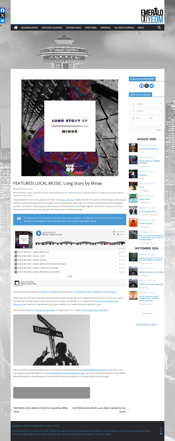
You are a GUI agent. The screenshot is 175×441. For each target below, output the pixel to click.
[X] (2, 15)
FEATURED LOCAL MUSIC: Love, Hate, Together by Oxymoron (99, 409)
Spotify (45, 292)
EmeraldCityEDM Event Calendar (93, 370)
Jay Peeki (45, 192)
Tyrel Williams (146, 223)
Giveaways (106, 27)
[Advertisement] (87, 50)
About (141, 27)
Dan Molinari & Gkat (148, 149)
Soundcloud (110, 292)
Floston (29, 192)
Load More (147, 313)
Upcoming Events (29, 27)
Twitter (88, 292)
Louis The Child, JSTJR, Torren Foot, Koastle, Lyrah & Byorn (149, 298)
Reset (158, 130)
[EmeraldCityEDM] (16, 27)
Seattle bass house (61, 192)
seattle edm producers (90, 192)
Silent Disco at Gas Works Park (95, 310)
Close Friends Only (148, 211)
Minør (51, 192)
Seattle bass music (75, 192)
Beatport (54, 292)
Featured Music (73, 27)
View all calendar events (146, 324)
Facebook (80, 292)
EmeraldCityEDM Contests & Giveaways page (65, 373)
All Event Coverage (124, 27)
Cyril (141, 187)
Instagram (96, 292)
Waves (30, 195)
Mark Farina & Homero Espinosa (149, 162)
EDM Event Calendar (52, 27)
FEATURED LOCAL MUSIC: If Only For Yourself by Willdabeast (41, 409)
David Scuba (144, 199)
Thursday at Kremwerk (44, 310)
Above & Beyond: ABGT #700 (151, 272)
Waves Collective (67, 200)
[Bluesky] (2, 20)
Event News (90, 27)
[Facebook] (2, 10)
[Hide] (1, 26)
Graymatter (37, 192)
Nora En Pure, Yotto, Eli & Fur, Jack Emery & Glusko (151, 259)
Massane (143, 175)
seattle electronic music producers (111, 192)
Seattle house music (20, 195)
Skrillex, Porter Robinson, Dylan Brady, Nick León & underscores (151, 238)
